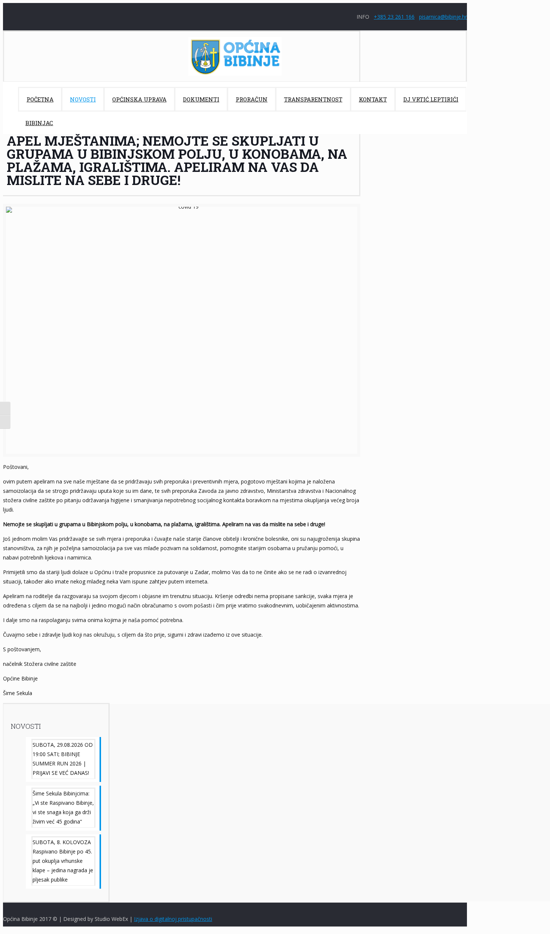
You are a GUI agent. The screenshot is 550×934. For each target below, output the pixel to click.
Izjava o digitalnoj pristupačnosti (173, 918)
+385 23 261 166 (394, 16)
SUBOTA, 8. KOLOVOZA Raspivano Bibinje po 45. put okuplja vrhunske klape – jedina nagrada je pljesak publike (63, 861)
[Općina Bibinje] (235, 56)
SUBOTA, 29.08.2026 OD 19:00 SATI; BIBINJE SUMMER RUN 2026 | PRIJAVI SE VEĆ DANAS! (63, 758)
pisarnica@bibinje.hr (443, 16)
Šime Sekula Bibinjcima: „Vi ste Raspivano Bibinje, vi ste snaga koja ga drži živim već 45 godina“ (63, 807)
